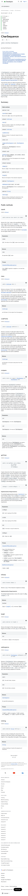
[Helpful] (9, 13)
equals (6, 84)
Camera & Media (4, 803)
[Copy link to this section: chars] (5, 276)
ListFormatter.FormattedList (20, 56)
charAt (4, 113)
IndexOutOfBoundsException (9, 265)
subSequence (5, 184)
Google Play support (5, 863)
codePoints (5, 132)
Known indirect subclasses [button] (14, 57)
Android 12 (3, 837)
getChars (4, 154)
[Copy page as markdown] (7, 40)
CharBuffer (15, 52)
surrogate (24, 229)
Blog (2, 790)
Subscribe (17, 889)
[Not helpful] (11, 13)
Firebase (3, 877)
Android (2, 779)
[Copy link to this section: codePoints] (9, 319)
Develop (11, 10)
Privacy (2, 806)
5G (1, 808)
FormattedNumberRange (16, 55)
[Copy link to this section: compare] (7, 370)
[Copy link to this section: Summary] (9, 102)
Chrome (2, 875)
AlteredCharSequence (7, 52)
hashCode (13, 84)
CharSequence (10, 143)
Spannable (5, 60)
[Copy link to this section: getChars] (8, 455)
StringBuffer (19, 61)
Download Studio (4, 851)
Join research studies (5, 865)
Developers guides (5, 847)
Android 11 (3, 839)
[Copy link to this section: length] (6, 614)
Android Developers (5, 10)
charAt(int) (21, 494)
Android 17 (3, 827)
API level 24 (7, 279)
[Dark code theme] (26, 216)
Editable (23, 54)
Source (2, 786)
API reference (5, 6)
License (7, 886)
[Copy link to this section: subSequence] (10, 647)
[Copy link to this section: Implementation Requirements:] (18, 491)
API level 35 (7, 577)
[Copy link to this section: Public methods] (14, 205)
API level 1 (7, 32)
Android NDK (3, 853)
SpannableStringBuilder (20, 60)
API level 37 (7, 457)
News (2, 788)
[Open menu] (2, 1)
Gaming (2, 797)
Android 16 (3, 829)
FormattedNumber (6, 55)
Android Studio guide (5, 845)
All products (3, 881)
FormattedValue (6, 56)
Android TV (3, 821)
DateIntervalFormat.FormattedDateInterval (12, 54)
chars (3, 122)
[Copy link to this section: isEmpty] (7, 575)
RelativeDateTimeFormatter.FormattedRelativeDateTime (14, 59)
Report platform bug (5, 858)
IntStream (9, 119)
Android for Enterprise (5, 781)
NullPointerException (7, 564)
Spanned (4, 61)
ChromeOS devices (5, 817)
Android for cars (4, 819)
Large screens (4, 813)
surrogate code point (6, 292)
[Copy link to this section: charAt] (6, 209)
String (15, 61)
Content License (14, 763)
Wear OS (3, 815)
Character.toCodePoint (6, 336)
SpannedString (10, 61)
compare (4, 143)
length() (8, 606)
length (4, 175)
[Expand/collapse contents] (8, 16)
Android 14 (3, 833)
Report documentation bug (6, 861)
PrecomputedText (6, 57)
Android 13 (3, 835)
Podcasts (3, 792)
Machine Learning (4, 799)
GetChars (12, 56)
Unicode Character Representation (9, 80)
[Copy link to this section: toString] (7, 721)
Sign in (24, 1)
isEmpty (4, 166)
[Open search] (18, 1)
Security (2, 783)
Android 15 (3, 831)
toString (4, 194)
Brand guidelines (13, 886)
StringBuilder (5, 63)
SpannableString (11, 60)
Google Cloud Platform (6, 879)
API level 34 (7, 373)
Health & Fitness (4, 801)
